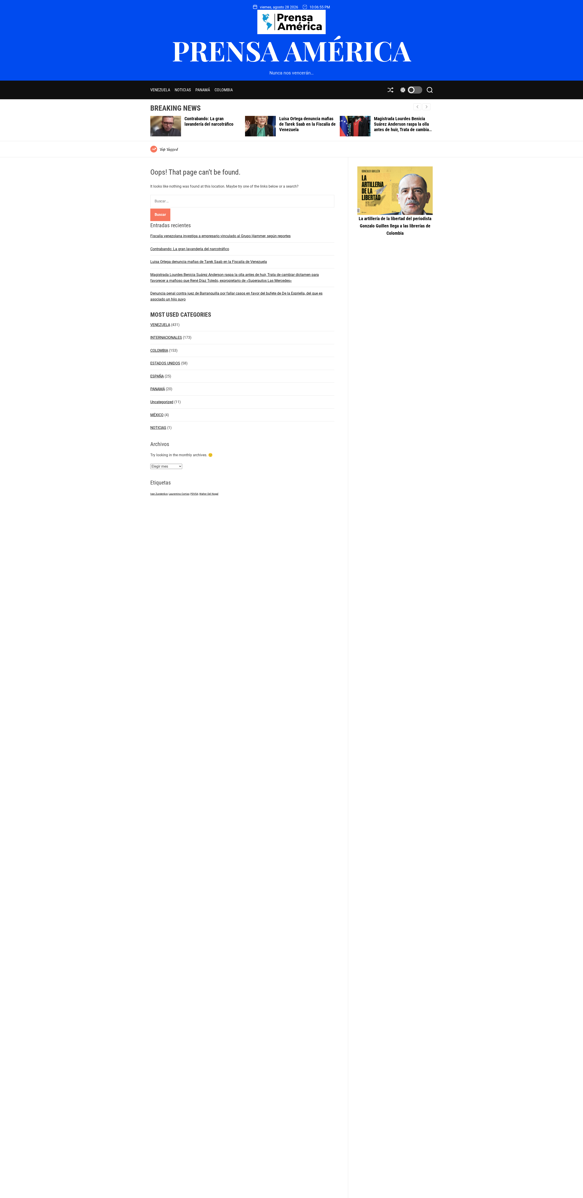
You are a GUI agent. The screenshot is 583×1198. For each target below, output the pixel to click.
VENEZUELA (160, 89)
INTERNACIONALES (166, 337)
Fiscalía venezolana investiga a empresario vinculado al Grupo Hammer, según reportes (220, 236)
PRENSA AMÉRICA (291, 50)
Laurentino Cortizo (179, 493)
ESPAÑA (157, 376)
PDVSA (194, 493)
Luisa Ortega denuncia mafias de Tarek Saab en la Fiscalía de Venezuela (212, 124)
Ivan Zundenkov (159, 493)
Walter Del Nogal (208, 493)
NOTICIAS (183, 89)
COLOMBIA (224, 89)
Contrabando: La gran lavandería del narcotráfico (189, 249)
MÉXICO (157, 415)
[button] (426, 106)
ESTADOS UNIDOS (165, 363)
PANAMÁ (202, 89)
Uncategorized (161, 402)
